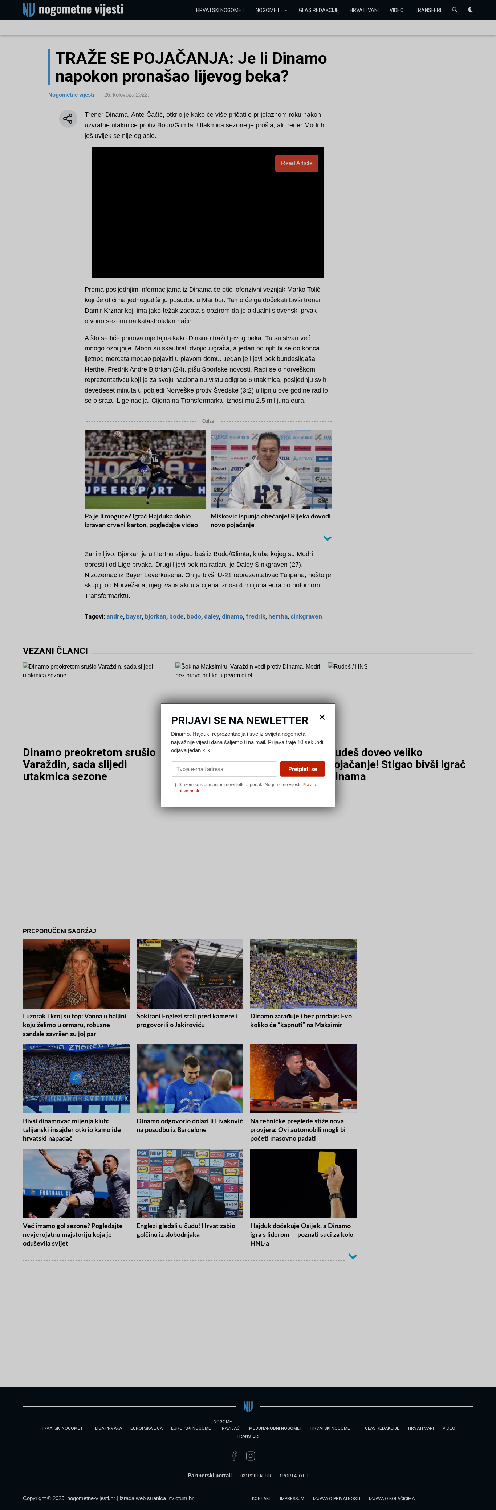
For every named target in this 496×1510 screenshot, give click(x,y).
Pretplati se (302, 769)
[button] (322, 717)
